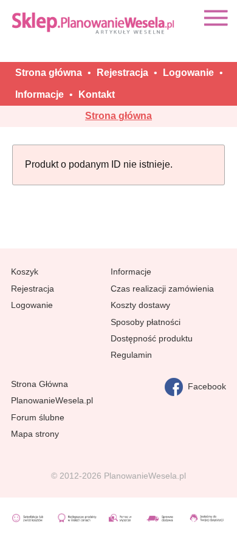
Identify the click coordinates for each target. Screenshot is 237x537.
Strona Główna (39, 384)
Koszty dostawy (140, 305)
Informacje (131, 271)
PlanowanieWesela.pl (52, 400)
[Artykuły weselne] (94, 23)
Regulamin (131, 355)
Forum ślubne (37, 417)
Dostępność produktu (152, 338)
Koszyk (24, 271)
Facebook (204, 386)
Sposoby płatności (145, 322)
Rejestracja (32, 288)
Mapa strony (35, 434)
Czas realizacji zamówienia (162, 288)
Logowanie (32, 305)
